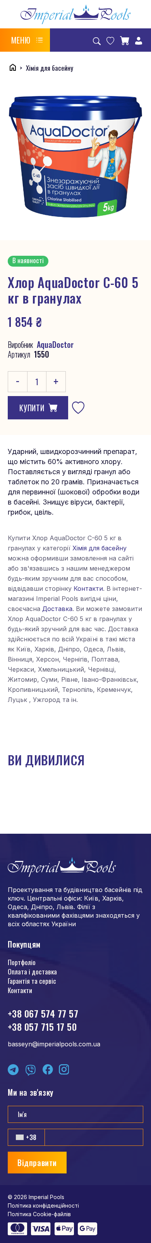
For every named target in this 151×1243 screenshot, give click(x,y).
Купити (32, 408)
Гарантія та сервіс (32, 981)
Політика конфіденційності (43, 1205)
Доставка (57, 609)
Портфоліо (22, 962)
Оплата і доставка (32, 971)
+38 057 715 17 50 (42, 1027)
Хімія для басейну (99, 548)
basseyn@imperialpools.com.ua (54, 1044)
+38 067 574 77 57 (43, 1013)
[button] (27, 40)
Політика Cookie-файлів (39, 1214)
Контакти (88, 588)
